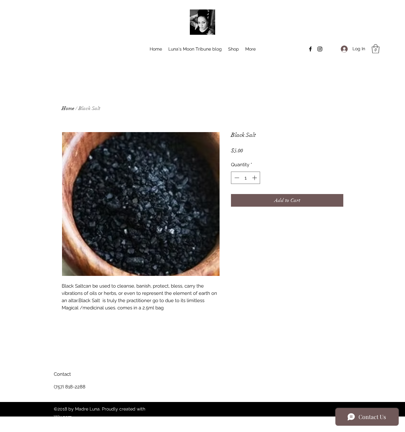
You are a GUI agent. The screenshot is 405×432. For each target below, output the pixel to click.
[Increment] (255, 178)
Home (68, 108)
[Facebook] (310, 49)
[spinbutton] (245, 178)
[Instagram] (320, 49)
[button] (375, 48)
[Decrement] (236, 178)
